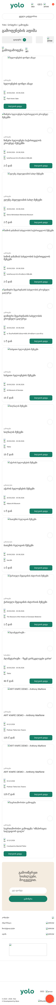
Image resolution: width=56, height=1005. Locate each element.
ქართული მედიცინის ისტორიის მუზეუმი (25, 602)
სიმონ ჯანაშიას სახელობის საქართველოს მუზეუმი (27, 258)
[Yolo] (17, 6)
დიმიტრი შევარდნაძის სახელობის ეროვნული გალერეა (23, 317)
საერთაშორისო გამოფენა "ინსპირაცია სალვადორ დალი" (25, 830)
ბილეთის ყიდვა (15, 106)
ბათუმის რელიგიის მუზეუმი (18, 545)
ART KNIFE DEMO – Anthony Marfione (24, 715)
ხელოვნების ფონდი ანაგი (18, 83)
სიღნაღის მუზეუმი (13, 432)
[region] (28, 502)
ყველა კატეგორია (28, 16)
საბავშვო (7, 655)
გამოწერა (28, 899)
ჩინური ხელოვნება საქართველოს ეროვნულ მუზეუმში (22, 142)
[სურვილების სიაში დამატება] (50, 73)
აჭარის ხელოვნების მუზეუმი (19, 488)
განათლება (8, 485)
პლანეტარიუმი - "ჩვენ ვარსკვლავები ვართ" (28, 658)
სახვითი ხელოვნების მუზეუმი (20, 375)
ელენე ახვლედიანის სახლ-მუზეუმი (23, 200)
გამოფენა (7, 80)
